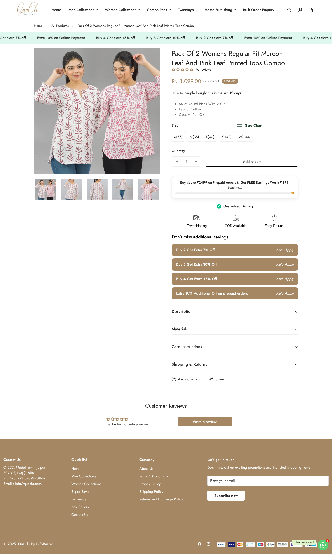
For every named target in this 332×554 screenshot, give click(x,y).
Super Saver (80, 491)
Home (56, 9)
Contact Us (79, 514)
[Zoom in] (151, 57)
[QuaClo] (26, 10)
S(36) (178, 136)
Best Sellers (80, 507)
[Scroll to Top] (323, 529)
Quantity (178, 150)
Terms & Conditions (153, 476)
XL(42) (226, 136)
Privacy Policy (150, 483)
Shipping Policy (151, 491)
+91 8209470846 (31, 478)
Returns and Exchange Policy (161, 499)
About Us (146, 468)
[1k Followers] (199, 544)
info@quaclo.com (28, 483)
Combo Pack (157, 9)
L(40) (210, 136)
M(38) (194, 136)
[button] (311, 10)
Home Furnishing (218, 9)
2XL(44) (245, 136)
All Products (60, 25)
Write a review (205, 421)
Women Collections (120, 9)
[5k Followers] (208, 544)
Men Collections (81, 9)
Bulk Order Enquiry (258, 9)
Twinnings (186, 9)
